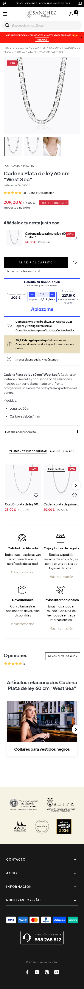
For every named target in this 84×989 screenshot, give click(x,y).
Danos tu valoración (41, 192)
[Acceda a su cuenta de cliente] (71, 14)
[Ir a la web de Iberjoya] (61, 804)
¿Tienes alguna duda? (37, 359)
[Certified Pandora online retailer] (42, 826)
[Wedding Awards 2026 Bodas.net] (64, 826)
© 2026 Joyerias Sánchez (42, 962)
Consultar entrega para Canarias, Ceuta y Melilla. (45, 330)
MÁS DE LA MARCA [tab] (62, 451)
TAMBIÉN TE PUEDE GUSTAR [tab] (28, 451)
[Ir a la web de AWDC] (20, 826)
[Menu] (5, 14)
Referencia (10, 185)
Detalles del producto (42, 431)
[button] (75, 262)
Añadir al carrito (36, 262)
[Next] (76, 485)
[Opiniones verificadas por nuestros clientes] (23, 804)
